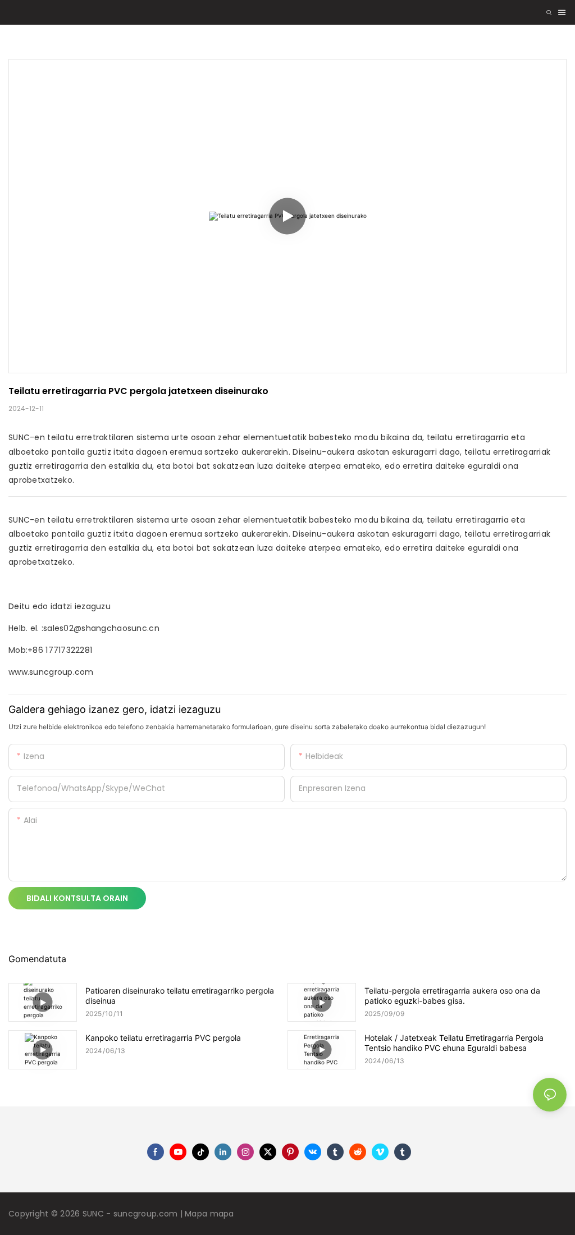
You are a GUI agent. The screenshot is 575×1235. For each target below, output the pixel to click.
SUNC (94, 1213)
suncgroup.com (146, 1213)
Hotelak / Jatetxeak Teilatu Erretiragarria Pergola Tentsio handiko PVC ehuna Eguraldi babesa (454, 1043)
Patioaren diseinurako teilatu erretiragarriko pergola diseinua (179, 995)
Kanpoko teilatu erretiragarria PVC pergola (163, 1037)
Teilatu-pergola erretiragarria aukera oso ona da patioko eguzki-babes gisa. (452, 995)
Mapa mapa (209, 1213)
